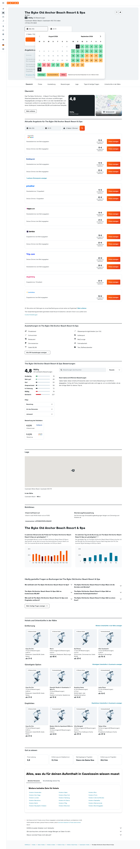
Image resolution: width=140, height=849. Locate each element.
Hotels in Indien (51, 844)
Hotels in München (64, 806)
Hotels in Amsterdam (35, 792)
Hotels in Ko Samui (64, 800)
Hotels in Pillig (63, 803)
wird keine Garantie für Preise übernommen (69, 822)
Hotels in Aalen (63, 792)
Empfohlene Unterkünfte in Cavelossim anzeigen (107, 703)
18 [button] (44, 60)
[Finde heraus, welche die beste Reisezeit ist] (3, 34)
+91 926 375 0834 (31, 23)
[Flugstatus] (3, 30)
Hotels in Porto (93, 795)
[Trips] (3, 40)
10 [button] (39, 56)
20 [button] (53, 60)
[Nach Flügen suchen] (3, 9)
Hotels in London (34, 798)
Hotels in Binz (92, 792)
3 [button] (39, 51)
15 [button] (62, 56)
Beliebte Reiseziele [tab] (34, 781)
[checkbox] (34, 427)
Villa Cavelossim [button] (103, 649)
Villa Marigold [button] (78, 726)
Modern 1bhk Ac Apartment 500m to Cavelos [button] (61, 727)
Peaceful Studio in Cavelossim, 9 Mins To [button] (60, 688)
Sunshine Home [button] (79, 687)
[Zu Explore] (3, 26)
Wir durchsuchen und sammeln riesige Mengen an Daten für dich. (48, 831)
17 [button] (39, 60)
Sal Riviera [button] (77, 649)
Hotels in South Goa (72, 844)
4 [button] (91, 47)
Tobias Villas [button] (102, 726)
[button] (3, 3)
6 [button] (53, 51)
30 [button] (67, 65)
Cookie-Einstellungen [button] (31, 315)
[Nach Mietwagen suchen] (3, 17)
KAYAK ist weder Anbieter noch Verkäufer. (40, 828)
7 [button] (57, 51)
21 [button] (57, 60)
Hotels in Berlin (33, 803)
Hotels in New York (64, 795)
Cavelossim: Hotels (84, 844)
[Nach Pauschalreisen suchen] (3, 21)
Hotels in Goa (60, 844)
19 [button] (48, 60)
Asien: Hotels (41, 844)
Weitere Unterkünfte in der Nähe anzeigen (109, 625)
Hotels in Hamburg (64, 798)
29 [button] (62, 65)
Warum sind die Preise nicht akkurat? (39, 835)
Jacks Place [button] (102, 687)
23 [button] (67, 60)
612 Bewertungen (39, 18)
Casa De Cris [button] (30, 649)
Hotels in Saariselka (94, 800)
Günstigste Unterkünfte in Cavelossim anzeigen (107, 664)
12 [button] (48, 56)
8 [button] (62, 51)
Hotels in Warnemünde (95, 803)
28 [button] (58, 65)
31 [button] (39, 69)
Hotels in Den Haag (34, 795)
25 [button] (44, 65)
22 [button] (62, 60)
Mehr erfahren (82, 308)
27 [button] (53, 65)
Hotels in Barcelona (34, 800)
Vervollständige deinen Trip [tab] (51, 781)
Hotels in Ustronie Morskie (96, 798)
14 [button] (57, 56)
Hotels (33, 844)
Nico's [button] (52, 649)
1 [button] (62, 47)
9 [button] (66, 51)
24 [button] (39, 65)
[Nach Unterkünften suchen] (3, 13)
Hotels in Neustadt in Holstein (37, 806)
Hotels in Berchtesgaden (96, 806)
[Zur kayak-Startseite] (13, 3)
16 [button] (67, 56)
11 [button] (44, 56)
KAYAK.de (27, 844)
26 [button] (48, 65)
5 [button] (48, 51)
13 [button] (53, 56)
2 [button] (66, 47)
